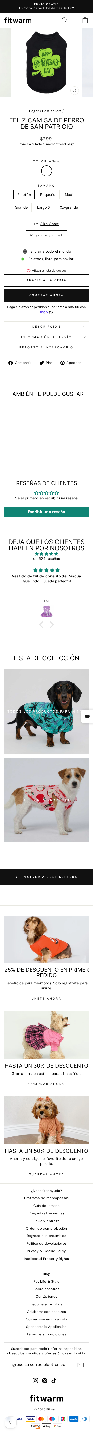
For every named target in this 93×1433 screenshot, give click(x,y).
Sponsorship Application (46, 1327)
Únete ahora (47, 999)
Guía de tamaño (46, 1206)
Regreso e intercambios (46, 1236)
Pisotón (24, 194)
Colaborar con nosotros (46, 1312)
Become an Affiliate (47, 1304)
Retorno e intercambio (46, 347)
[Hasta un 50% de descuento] (46, 1120)
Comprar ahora (46, 295)
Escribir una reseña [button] (46, 511)
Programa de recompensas (46, 1198)
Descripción (46, 327)
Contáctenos (46, 1296)
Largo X (44, 207)
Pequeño (48, 194)
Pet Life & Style (47, 1281)
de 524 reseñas (46, 558)
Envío (22, 144)
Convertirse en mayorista (46, 1319)
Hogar (34, 111)
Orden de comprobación (46, 1228)
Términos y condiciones (46, 1334)
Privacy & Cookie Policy (46, 1251)
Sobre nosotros (46, 1289)
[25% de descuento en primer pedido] (46, 939)
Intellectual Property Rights (46, 1259)
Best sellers (51, 111)
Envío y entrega (46, 1221)
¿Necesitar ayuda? (46, 1191)
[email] (80, 1365)
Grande (21, 207)
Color (46, 161)
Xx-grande (69, 207)
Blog (46, 1274)
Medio (70, 194)
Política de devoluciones (46, 1243)
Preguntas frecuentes (46, 1213)
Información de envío (46, 337)
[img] (46, 554)
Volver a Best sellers (49, 877)
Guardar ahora (46, 1174)
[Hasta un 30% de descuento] (46, 1035)
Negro (47, 171)
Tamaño (46, 186)
